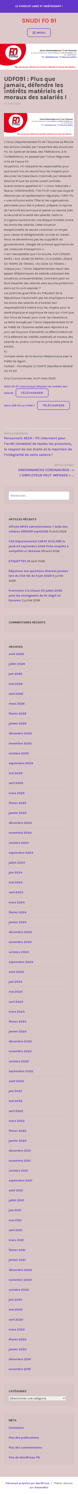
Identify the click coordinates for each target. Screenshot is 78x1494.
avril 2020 (16, 1319)
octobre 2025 (19, 753)
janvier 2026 (18, 723)
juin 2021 (15, 1210)
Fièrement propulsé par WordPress (27, 1483)
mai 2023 (16, 991)
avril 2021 (15, 1230)
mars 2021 (16, 1240)
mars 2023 (17, 1011)
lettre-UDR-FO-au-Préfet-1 (19, 405)
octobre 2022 (19, 1061)
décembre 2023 (20, 932)
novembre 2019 (20, 1369)
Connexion (16, 1427)
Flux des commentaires (25, 1447)
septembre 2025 (21, 763)
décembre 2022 (20, 1041)
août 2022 (16, 1081)
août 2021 (16, 1190)
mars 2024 (17, 902)
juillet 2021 (16, 1200)
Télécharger (32, 393)
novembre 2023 (20, 942)
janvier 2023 (18, 1031)
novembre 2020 (20, 1280)
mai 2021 (15, 1220)
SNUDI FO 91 (39, 20)
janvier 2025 (18, 813)
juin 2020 (15, 1299)
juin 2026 (15, 674)
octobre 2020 (19, 1289)
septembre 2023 (21, 962)
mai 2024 (16, 882)
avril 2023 (16, 1001)
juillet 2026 (17, 664)
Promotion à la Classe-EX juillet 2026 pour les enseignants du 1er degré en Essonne (35, 595)
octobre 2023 (19, 952)
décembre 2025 (20, 733)
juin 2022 (15, 1091)
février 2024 (17, 912)
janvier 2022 (18, 1140)
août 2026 (16, 654)
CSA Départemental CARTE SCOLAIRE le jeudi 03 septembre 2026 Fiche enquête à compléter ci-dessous (39, 546)
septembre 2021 (20, 1180)
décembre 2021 (20, 1150)
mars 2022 (17, 1121)
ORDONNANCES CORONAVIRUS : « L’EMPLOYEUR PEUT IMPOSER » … (46, 470)
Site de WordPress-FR (24, 1457)
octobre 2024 (19, 843)
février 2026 (17, 713)
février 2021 (17, 1250)
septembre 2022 (21, 1071)
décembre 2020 (20, 1270)
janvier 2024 (18, 922)
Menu (41, 32)
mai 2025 (16, 773)
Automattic (41, 1487)
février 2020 (18, 1339)
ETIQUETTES (17, 561)
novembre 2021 (20, 1160)
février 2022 (17, 1131)
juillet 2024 (17, 862)
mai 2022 (16, 1101)
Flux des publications (24, 1437)
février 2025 (17, 803)
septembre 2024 (21, 852)
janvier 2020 (18, 1349)
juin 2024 (15, 872)
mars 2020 (17, 1329)
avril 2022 (16, 1111)
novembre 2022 (20, 1051)
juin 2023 (15, 982)
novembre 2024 (20, 832)
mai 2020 (16, 1309)
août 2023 (16, 972)
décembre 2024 (20, 823)
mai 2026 (16, 684)
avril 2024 (16, 892)
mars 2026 (17, 703)
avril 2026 (16, 694)
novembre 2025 (20, 743)
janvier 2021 (17, 1260)
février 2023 (17, 1021)
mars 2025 (17, 793)
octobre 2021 (18, 1170)
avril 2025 (16, 783)
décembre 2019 (20, 1359)
